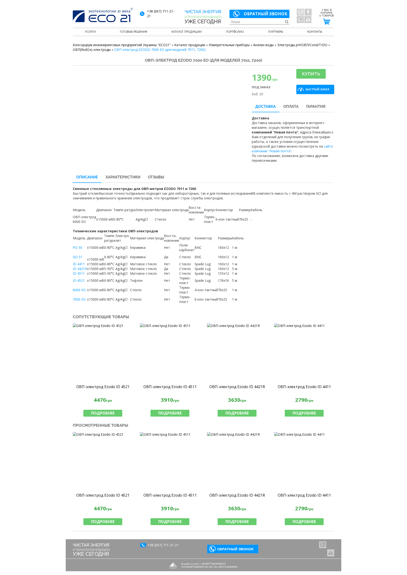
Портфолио (235, 31)
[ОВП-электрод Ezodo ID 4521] (103, 352)
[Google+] (300, 19)
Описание (87, 177)
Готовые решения (133, 31)
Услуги (90, 31)
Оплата (291, 106)
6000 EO (79, 290)
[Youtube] (330, 552)
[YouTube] (307, 19)
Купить (311, 73)
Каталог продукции (186, 31)
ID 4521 (79, 280)
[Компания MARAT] (173, 565)
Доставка (265, 106)
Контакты (314, 31)
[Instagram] (300, 12)
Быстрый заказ (317, 89)
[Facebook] (308, 12)
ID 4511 (79, 273)
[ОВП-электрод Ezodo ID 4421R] (237, 352)
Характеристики (123, 177)
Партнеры (275, 31)
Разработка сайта (190, 563)
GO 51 (77, 257)
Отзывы (156, 177)
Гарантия (316, 106)
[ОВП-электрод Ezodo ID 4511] (170, 352)
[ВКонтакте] (322, 544)
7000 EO (79, 299)
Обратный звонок (265, 13)
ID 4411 (79, 264)
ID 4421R (80, 268)
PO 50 (77, 247)
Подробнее (102, 413)
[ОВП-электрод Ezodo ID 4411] (304, 352)
